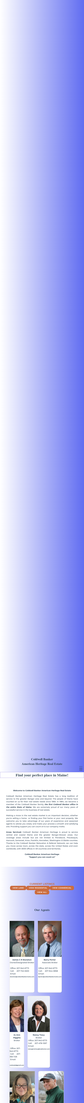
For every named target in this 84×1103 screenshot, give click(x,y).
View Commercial (61, 888)
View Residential (38, 888)
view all (42, 892)
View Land (18, 888)
